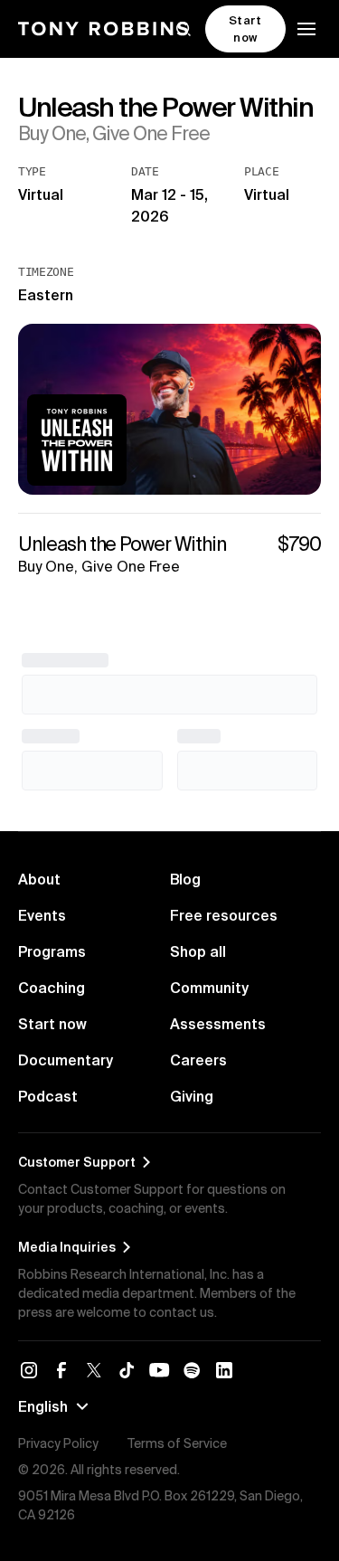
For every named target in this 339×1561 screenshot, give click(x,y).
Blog (185, 879)
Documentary (65, 1060)
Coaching (51, 987)
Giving (191, 1096)
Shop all (198, 951)
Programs (52, 951)
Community (209, 987)
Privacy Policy (58, 1443)
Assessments (218, 1024)
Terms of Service (177, 1443)
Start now (52, 1024)
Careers (198, 1060)
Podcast (48, 1096)
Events (42, 915)
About (39, 879)
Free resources (224, 915)
